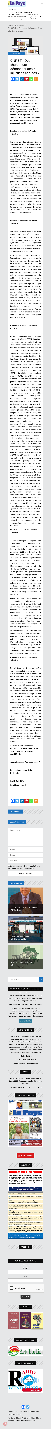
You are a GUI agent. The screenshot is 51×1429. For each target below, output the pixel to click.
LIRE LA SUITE (25, 1021)
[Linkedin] (22, 79)
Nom (25, 1276)
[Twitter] (17, 79)
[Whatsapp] (31, 79)
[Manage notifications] (5, 1424)
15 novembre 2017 (17, 53)
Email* (25, 1268)
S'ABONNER (27, 1155)
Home (10, 25)
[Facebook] (13, 79)
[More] (36, 79)
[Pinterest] (26, 79)
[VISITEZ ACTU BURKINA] (25, 1351)
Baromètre (19, 25)
